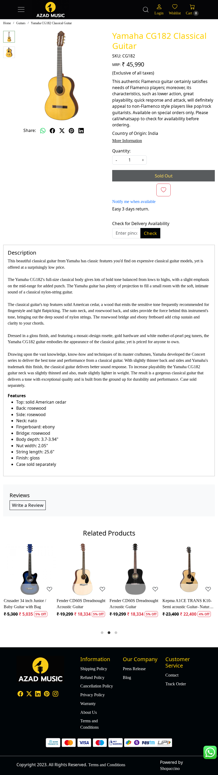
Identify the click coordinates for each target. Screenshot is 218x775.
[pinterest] (71, 131)
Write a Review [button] (27, 505)
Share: (29, 130)
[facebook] (52, 131)
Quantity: (121, 151)
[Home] (61, 15)
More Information (127, 140)
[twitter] (62, 131)
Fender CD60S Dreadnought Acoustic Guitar (29, 603)
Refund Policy (92, 677)
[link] (145, 9)
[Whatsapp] (43, 131)
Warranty (88, 703)
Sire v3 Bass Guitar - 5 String (188, 600)
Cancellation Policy (96, 686)
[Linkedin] (38, 694)
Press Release (134, 668)
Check (150, 233)
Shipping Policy (93, 668)
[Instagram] (55, 694)
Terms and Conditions (89, 724)
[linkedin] (81, 131)
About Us (88, 712)
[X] (29, 694)
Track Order (175, 684)
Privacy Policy (92, 695)
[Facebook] (20, 694)
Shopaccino (170, 768)
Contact (171, 675)
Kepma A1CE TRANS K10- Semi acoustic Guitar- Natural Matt (135, 604)
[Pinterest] (47, 694)
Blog (127, 677)
